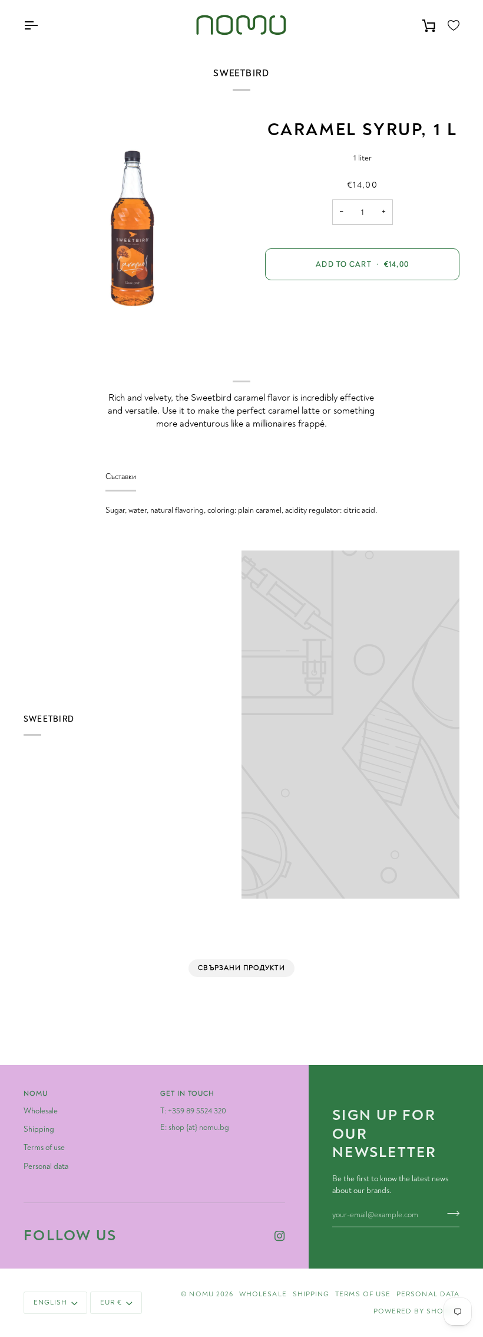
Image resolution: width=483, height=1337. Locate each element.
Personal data (46, 1166)
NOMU (201, 1294)
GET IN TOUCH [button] (187, 1093)
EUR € (111, 1302)
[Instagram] (279, 1236)
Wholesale (41, 1111)
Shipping (39, 1129)
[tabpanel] (241, 510)
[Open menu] (41, 25)
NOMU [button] (36, 1093)
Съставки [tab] (120, 476)
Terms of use (44, 1147)
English (50, 1302)
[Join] (449, 1213)
